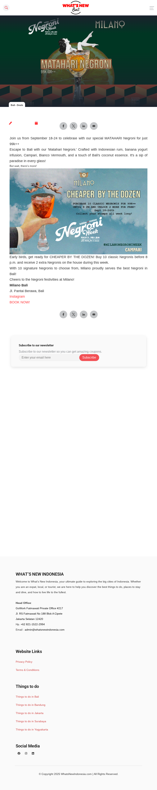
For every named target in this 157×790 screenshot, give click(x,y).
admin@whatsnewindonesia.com (45, 629)
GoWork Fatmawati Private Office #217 (39, 608)
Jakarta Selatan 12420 (29, 618)
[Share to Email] (94, 314)
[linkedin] (33, 753)
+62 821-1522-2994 (33, 624)
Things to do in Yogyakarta (32, 729)
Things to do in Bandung (30, 704)
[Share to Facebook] (63, 314)
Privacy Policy (24, 661)
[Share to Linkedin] (83, 314)
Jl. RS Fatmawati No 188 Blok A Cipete (39, 613)
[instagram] (26, 753)
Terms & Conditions (27, 669)
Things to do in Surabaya (31, 721)
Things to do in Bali (27, 696)
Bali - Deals (17, 105)
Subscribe (89, 357)
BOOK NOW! (20, 302)
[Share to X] (73, 314)
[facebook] (19, 753)
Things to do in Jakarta (29, 713)
